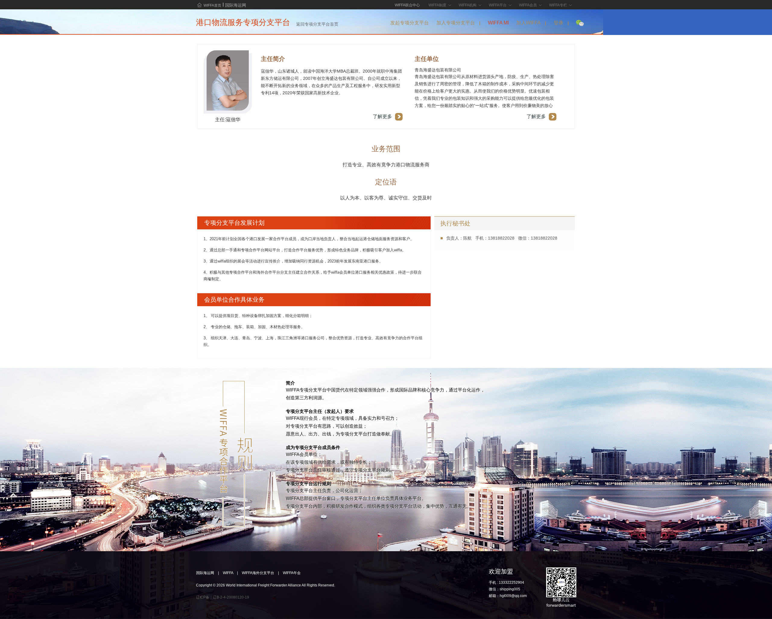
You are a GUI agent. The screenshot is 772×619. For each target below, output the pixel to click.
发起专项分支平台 (409, 22)
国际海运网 (235, 5)
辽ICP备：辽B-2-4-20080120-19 (222, 597)
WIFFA (228, 573)
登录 (558, 22)
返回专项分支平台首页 (317, 24)
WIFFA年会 (292, 573)
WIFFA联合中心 (407, 4)
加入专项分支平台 (455, 22)
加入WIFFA (528, 22)
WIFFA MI (498, 22)
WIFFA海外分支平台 (258, 573)
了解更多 (382, 116)
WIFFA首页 (212, 5)
